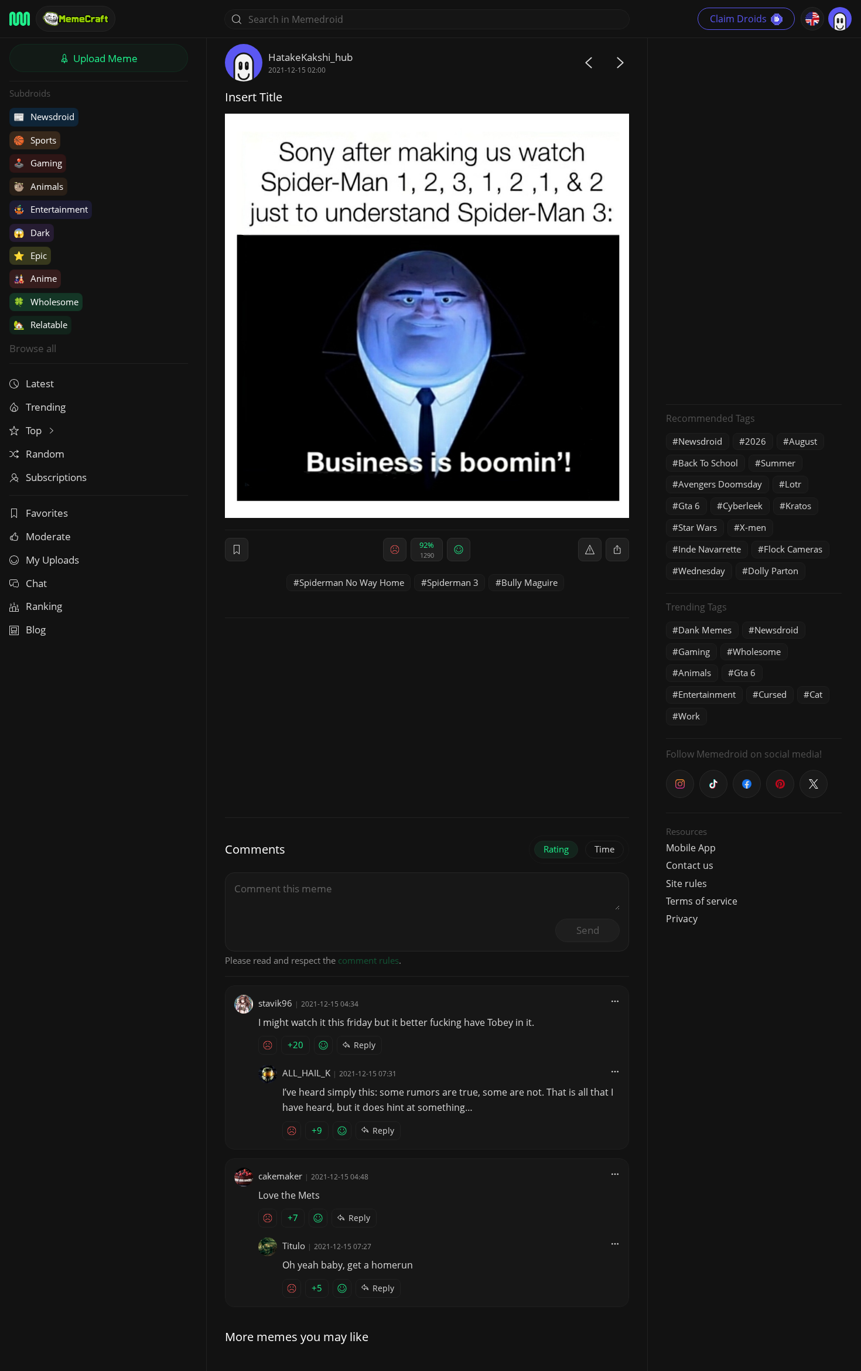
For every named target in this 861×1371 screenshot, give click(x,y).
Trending (46, 407)
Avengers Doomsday (720, 484)
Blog (36, 629)
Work (689, 716)
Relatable (40, 324)
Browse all (32, 348)
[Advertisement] (754, 219)
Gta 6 (689, 505)
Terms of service (701, 901)
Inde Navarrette (709, 549)
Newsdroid (43, 116)
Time (604, 849)
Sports (34, 140)
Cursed (772, 694)
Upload (104, 58)
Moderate (48, 536)
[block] (617, 549)
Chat (36, 583)
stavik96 (275, 1003)
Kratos (798, 505)
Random (45, 454)
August (803, 441)
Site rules (686, 883)
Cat (815, 694)
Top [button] (35, 430)
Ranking (44, 606)
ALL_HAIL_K (306, 1073)
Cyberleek (743, 505)
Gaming (37, 163)
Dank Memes (705, 630)
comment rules (368, 960)
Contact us (689, 865)
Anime (35, 278)
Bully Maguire (529, 582)
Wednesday (701, 571)
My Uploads (52, 560)
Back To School (708, 463)
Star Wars (697, 527)
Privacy (682, 918)
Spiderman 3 (453, 582)
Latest (40, 383)
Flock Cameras (793, 549)
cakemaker (280, 1176)
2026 (755, 441)
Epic (30, 255)
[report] (590, 549)
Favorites (47, 513)
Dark (31, 232)
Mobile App (691, 847)
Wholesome (45, 302)
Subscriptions (56, 477)
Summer (778, 463)
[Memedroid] (19, 19)
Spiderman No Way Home (351, 582)
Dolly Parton (773, 571)
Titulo (294, 1245)
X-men (753, 527)
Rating (556, 849)
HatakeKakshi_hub (310, 57)
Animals (38, 186)
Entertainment (50, 209)
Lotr (793, 484)
